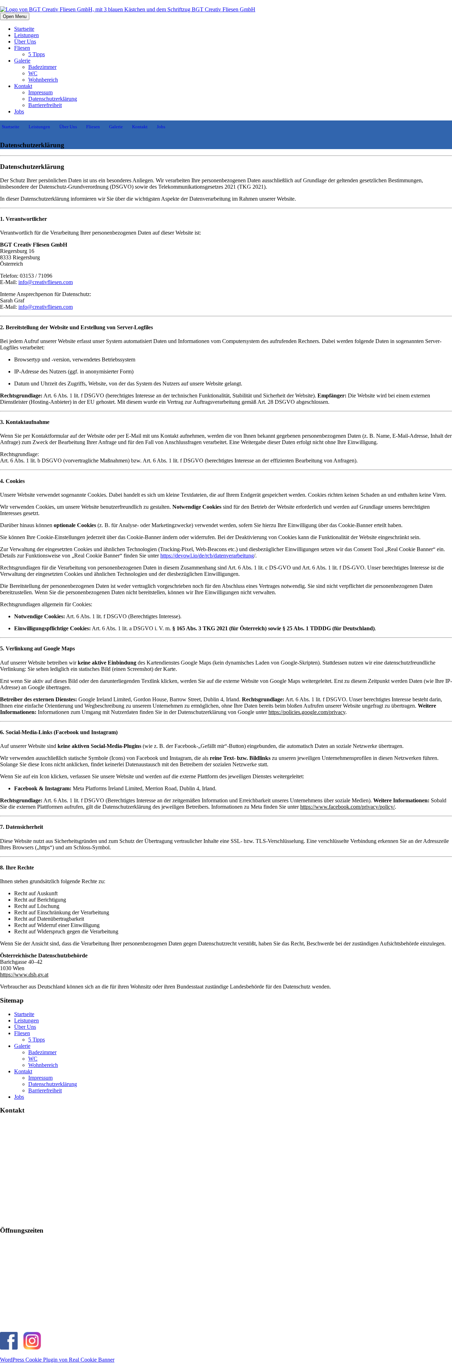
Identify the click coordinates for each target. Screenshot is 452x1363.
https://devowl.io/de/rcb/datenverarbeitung (207, 556)
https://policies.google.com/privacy (306, 712)
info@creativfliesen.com (45, 282)
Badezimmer (42, 67)
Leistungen (26, 35)
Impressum (40, 92)
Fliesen (22, 48)
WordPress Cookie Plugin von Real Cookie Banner (57, 1360)
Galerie (22, 61)
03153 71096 (26, 1323)
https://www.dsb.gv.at (24, 975)
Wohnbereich (43, 80)
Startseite (24, 29)
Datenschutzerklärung (52, 99)
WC (32, 73)
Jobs (19, 111)
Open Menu (14, 16)
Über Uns (25, 42)
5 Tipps (36, 54)
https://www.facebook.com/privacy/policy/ (347, 807)
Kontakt (23, 86)
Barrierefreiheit (45, 105)
